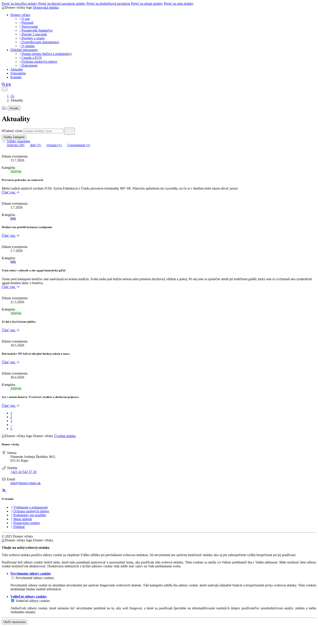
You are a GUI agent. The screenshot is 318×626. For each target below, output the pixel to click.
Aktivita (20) (15, 145)
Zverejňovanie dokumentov (40, 42)
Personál (27, 22)
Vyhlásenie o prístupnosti (30, 507)
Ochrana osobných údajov (39, 61)
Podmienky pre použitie (29, 515)
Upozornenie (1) (78, 145)
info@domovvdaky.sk (25, 483)
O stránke (28, 46)
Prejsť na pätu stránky (179, 3)
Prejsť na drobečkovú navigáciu (108, 3)
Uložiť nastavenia (14, 622)
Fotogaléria (18, 73)
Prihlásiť (19, 527)
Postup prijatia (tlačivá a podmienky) (46, 54)
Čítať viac (9, 192)
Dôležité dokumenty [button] (24, 50)
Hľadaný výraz (12, 131)
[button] (8, 84)
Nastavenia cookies (26, 523)
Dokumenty (29, 65)
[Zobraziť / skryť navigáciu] (4, 89)
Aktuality (16, 69)
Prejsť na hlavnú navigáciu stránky (62, 3)
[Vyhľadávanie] (3, 84)
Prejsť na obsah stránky (147, 3)
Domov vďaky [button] (20, 15)
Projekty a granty (33, 38)
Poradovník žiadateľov (37, 30)
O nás (25, 19)
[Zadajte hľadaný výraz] (69, 131)
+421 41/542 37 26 (23, 472)
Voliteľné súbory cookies (33, 601)
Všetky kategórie (14, 137)
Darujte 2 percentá (34, 34)
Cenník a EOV (31, 58)
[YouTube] (9, 490)
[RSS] (4, 490)
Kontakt (15, 77)
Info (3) (35, 145)
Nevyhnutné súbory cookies (35, 578)
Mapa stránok (22, 519)
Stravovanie (29, 26)
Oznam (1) (54, 145)
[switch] (12, 577)
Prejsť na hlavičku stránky (19, 3)
